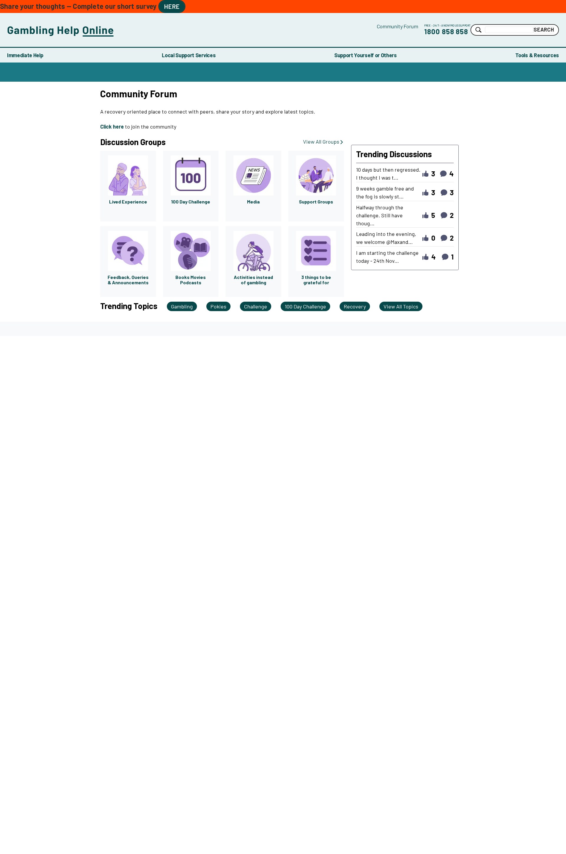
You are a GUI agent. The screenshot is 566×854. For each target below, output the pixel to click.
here (172, 6)
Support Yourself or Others (365, 55)
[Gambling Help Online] (192, 30)
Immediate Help (25, 55)
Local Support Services (188, 55)
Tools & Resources (537, 55)
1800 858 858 (446, 31)
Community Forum (397, 26)
